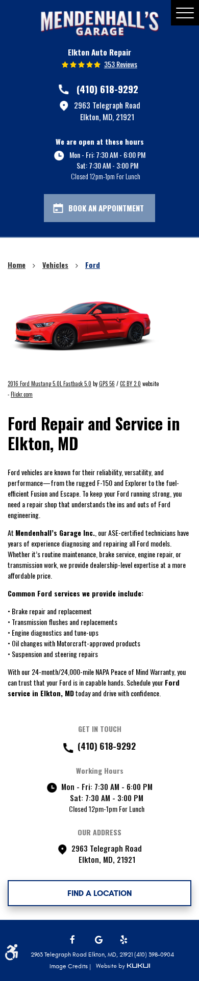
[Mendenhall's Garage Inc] (99, 23)
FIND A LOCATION (99, 893)
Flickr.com (22, 394)
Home (17, 264)
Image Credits (69, 966)
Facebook (74, 940)
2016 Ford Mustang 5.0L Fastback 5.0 (49, 383)
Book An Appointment (106, 207)
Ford (92, 264)
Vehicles (55, 264)
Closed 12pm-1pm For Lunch (105, 176)
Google (99, 940)
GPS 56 (107, 383)
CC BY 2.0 (130, 383)
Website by (123, 966)
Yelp (124, 940)
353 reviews (120, 64)
